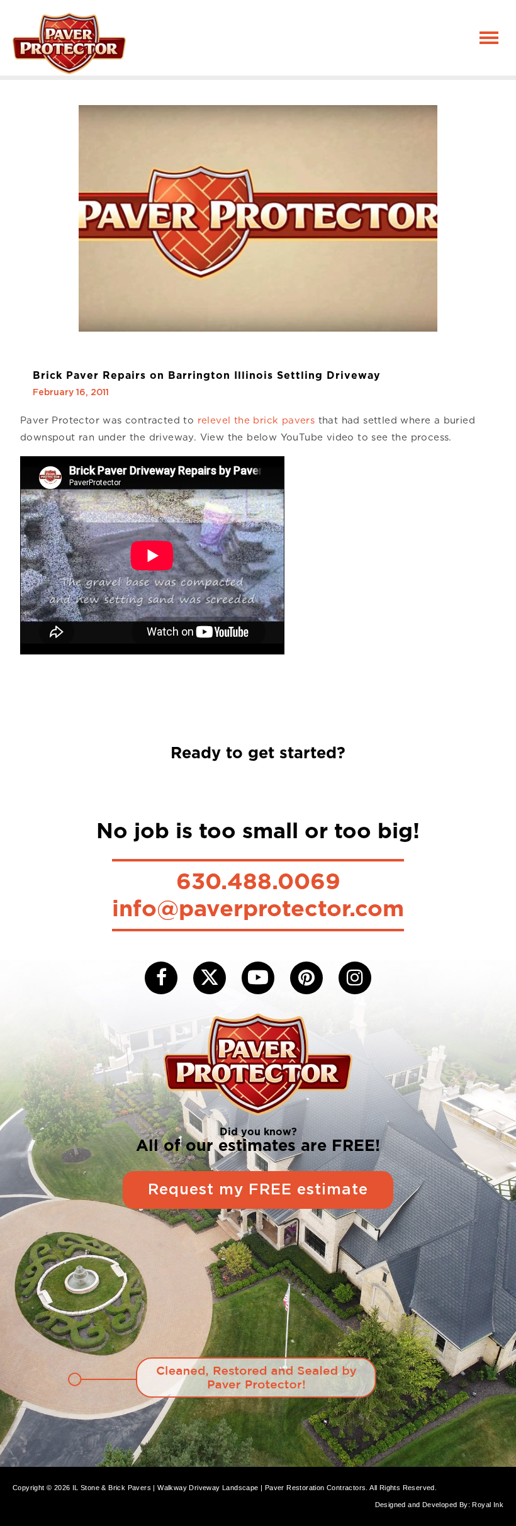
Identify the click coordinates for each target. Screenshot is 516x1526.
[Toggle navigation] (488, 37)
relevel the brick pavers (256, 420)
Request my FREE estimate (258, 1190)
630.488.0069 (258, 881)
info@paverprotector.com (258, 908)
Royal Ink (487, 1504)
